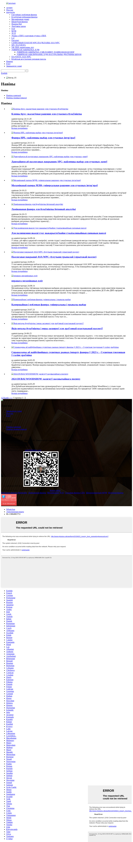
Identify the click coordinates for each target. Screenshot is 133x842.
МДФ (13, 31)
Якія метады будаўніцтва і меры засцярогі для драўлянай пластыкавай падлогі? (57, 328)
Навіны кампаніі (13, 95)
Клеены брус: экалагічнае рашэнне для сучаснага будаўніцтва (46, 114)
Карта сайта (55, 490)
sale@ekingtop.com (33, 450)
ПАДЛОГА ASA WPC (21, 57)
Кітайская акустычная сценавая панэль (28, 59)
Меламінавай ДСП (55, 493)
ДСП (13, 33)
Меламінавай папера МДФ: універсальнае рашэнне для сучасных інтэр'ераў (54, 185)
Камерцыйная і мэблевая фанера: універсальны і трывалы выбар (48, 304)
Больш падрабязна (19, 128)
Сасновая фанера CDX (75, 493)
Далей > (6, 398)
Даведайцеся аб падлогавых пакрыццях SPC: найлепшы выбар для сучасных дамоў (59, 161)
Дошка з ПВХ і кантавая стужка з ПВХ (28, 36)
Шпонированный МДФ (96, 493)
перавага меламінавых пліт (27, 280)
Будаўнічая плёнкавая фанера (24, 17)
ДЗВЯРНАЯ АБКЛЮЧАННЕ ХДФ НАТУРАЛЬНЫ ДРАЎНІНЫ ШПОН (49, 54)
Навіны (9, 61)
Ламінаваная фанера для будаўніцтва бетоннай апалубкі (43, 209)
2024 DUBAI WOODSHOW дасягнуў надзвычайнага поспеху (45, 379)
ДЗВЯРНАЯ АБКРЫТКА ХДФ (25, 50)
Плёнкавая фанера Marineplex (14, 493)
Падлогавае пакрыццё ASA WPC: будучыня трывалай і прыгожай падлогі (53, 256)
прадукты (10, 12)
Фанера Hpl (16, 24)
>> (11, 398)
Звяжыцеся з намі (14, 66)
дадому (9, 7)
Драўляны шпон (18, 26)
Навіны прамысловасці (16, 98)
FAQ (8, 64)
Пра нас (9, 10)
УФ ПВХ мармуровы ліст (22, 47)
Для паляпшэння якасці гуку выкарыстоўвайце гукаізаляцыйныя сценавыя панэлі (58, 233)
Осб (13, 29)
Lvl (12, 38)
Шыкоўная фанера (19, 22)
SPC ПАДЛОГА (18, 45)
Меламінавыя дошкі (20, 19)
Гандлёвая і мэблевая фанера (24, 15)
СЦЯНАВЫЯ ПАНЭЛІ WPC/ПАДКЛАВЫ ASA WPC (35, 43)
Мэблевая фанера (115, 493)
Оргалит (15, 40)
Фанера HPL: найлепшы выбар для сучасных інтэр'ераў (43, 137)
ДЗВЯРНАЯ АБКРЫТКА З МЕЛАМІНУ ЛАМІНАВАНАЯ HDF (45, 52)
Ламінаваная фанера (37, 493)
